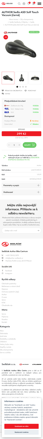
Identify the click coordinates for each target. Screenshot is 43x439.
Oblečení (3, 341)
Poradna (4, 319)
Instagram (8, 273)
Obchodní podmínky (9, 283)
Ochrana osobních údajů (10, 292)
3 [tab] (23, 87)
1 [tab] (17, 87)
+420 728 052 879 (12, 255)
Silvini (4, 300)
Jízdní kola (3, 336)
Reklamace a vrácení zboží (11, 286)
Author (4, 294)
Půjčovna (5, 317)
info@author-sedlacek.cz (14, 258)
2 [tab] (20, 87)
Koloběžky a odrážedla (8, 339)
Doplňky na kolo (5, 347)
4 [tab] (26, 87)
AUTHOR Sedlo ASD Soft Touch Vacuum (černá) (22, 25)
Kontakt (4, 322)
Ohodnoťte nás (7, 305)
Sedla (32, 22)
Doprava (5, 289)
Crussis (4, 297)
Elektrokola (4, 333)
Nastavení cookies (21, 432)
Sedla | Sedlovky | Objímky (19, 22)
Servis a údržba (5, 352)
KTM (3, 303)
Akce (2, 331)
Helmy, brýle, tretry (6, 344)
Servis (4, 314)
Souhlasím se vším (21, 426)
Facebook (8, 271)
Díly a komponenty (26, 19)
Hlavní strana (13, 19)
